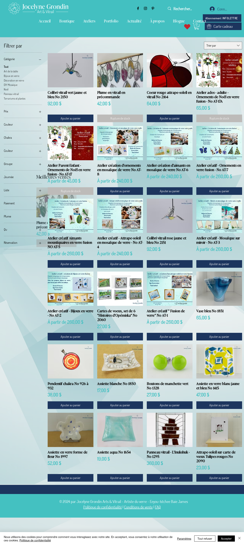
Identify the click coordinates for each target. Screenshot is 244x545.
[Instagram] (145, 8)
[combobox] (223, 45)
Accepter (226, 538)
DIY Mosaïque (10, 85)
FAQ (158, 506)
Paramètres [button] (184, 538)
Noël (6, 89)
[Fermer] (239, 538)
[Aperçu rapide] (70, 70)
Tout (6, 67)
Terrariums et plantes (14, 98)
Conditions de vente (138, 506)
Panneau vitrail (11, 94)
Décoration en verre (14, 80)
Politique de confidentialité (102, 506)
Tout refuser (204, 538)
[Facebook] (138, 8)
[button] (197, 26)
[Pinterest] (153, 8)
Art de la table (11, 71)
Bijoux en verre (11, 75)
